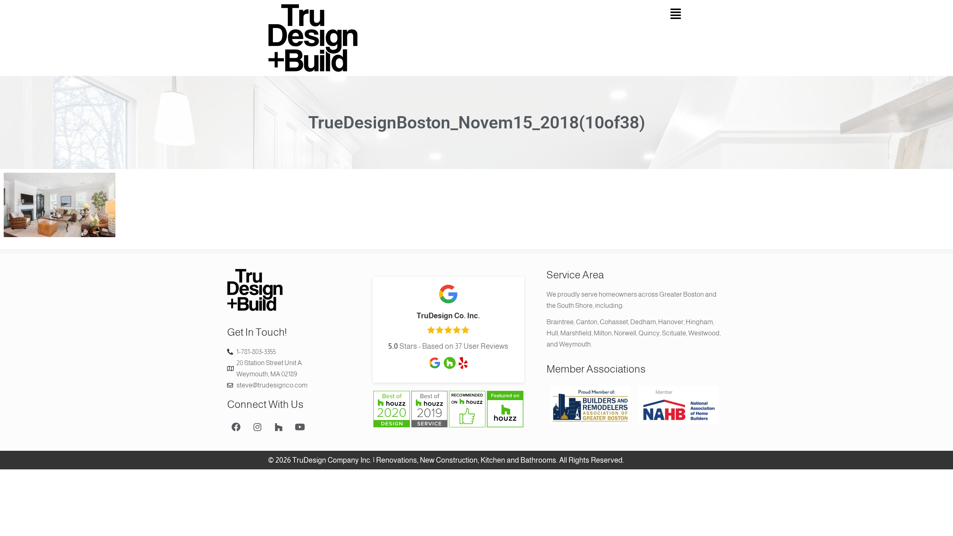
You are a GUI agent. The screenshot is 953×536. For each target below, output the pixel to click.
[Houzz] (278, 427)
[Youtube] (300, 427)
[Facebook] (236, 427)
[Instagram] (257, 427)
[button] (582, 14)
